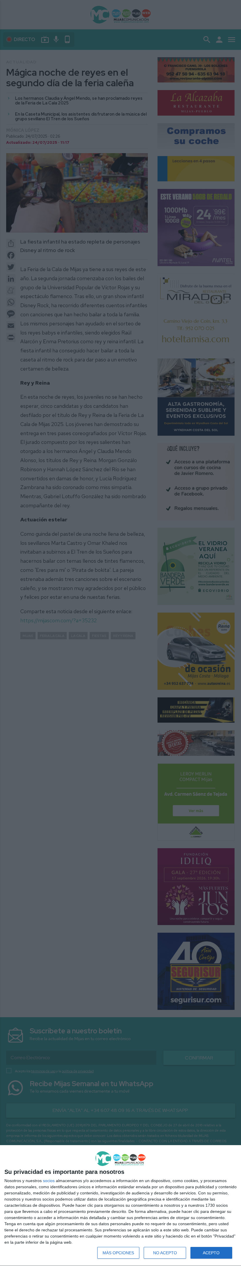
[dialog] (120, 1205)
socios (49, 1181)
